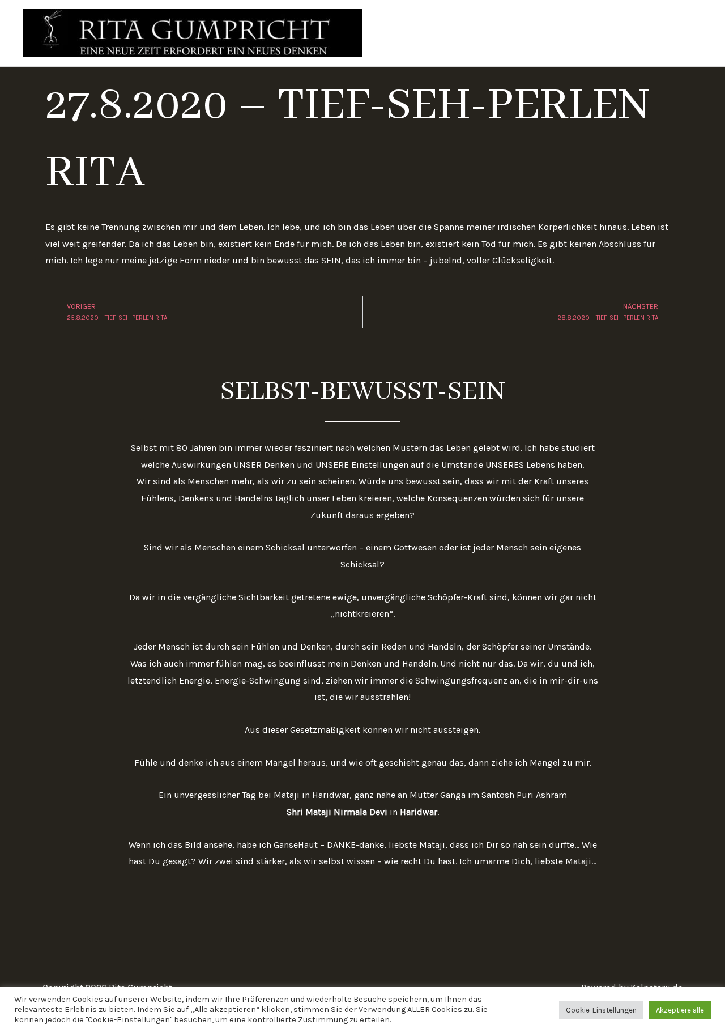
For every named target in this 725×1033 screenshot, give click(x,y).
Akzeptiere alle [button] (680, 1010)
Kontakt (677, 33)
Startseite (488, 33)
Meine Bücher (615, 33)
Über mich (547, 33)
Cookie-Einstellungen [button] (601, 1010)
